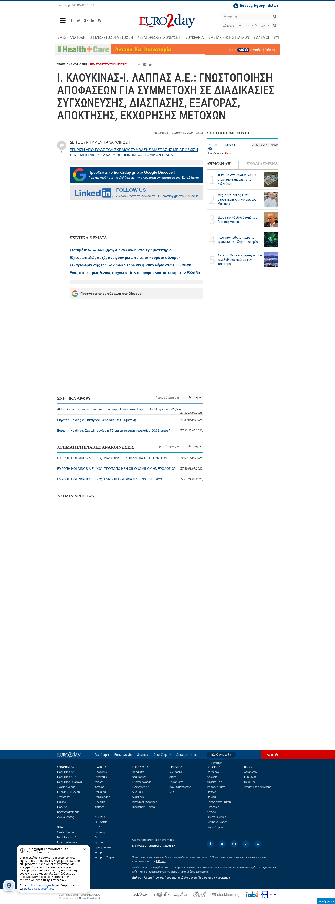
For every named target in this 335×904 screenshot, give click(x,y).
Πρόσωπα (138, 772)
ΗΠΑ (97, 827)
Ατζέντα (211, 812)
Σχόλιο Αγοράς (66, 787)
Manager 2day (216, 787)
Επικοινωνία (123, 755)
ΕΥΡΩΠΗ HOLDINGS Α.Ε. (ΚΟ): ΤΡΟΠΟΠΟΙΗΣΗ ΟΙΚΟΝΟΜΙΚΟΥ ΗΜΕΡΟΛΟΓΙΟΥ (130, 468)
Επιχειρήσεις (102, 797)
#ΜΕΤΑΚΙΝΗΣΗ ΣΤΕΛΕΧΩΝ (228, 37)
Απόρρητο (326, 901)
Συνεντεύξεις (214, 782)
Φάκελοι (212, 792)
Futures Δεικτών (67, 842)
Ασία (97, 837)
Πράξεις (62, 807)
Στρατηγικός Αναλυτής (257, 787)
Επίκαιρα (100, 792)
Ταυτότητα (102, 755)
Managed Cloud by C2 (89, 898)
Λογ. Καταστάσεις (180, 787)
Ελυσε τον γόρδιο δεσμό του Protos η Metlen (237, 219)
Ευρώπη (100, 832)
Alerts (228, 153)
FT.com (138, 846)
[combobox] (231, 26)
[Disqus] (130, 564)
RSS (172, 792)
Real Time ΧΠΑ (66, 777)
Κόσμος (99, 787)
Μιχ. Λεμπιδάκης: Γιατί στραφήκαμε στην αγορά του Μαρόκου (237, 199)
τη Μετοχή (191, 397)
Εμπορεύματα (103, 847)
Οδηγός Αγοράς (141, 782)
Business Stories (217, 822)
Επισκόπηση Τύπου (219, 802)
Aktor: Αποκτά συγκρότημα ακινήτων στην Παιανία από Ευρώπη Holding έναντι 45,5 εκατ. (130, 410)
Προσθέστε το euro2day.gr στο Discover (111, 293)
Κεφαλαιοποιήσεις (68, 812)
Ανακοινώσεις (65, 817)
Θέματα (211, 797)
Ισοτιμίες (100, 852)
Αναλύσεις (138, 797)
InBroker (161, 861)
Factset (169, 846)
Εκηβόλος (250, 777)
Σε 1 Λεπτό (101, 822)
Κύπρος (99, 807)
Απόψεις (212, 777)
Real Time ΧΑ (65, 772)
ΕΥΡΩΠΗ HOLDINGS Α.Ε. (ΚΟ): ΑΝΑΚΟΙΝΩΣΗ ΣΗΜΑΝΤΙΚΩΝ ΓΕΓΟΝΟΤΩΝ (130, 458)
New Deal (250, 782)
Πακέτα (61, 802)
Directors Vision (216, 817)
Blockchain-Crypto (143, 807)
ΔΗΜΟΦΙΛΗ (219, 163)
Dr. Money (213, 772)
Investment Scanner (144, 802)
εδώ (241, 50)
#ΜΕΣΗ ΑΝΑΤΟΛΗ (71, 37)
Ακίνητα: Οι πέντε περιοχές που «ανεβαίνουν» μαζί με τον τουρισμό (240, 259)
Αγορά (99, 782)
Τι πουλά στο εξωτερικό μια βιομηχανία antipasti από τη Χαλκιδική (237, 179)
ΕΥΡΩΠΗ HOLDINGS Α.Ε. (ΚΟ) (222, 146)
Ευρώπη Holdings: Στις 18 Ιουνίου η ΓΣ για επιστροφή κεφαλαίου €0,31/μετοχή (130, 430)
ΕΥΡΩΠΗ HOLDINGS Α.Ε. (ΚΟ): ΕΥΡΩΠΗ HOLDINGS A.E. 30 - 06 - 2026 (130, 479)
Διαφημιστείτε (186, 755)
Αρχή (270, 754)
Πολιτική (100, 802)
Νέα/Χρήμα (139, 777)
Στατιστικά (63, 797)
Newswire (101, 772)
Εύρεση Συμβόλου (68, 792)
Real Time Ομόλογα (69, 782)
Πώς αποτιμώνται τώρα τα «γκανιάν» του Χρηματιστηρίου (238, 239)
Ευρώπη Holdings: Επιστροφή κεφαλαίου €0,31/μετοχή (130, 420)
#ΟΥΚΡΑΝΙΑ (194, 37)
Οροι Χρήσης (162, 755)
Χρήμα (99, 842)
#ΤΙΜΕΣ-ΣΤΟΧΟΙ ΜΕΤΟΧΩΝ (111, 37)
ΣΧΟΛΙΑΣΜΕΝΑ (262, 163)
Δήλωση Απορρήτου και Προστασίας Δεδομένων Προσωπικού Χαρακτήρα (181, 877)
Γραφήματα (176, 782)
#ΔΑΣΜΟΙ (261, 37)
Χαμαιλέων (250, 772)
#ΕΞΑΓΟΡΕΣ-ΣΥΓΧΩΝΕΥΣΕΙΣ (159, 37)
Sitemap (142, 755)
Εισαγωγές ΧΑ (140, 787)
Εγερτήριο (213, 807)
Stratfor (153, 846)
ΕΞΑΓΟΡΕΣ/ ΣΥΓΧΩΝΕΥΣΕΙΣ (108, 64)
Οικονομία (101, 777)
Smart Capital (215, 827)
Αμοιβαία (137, 792)
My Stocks (175, 772)
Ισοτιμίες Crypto (104, 857)
